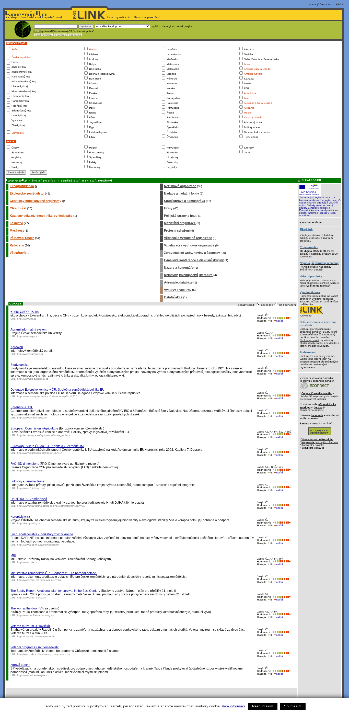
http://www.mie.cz (27, 562)
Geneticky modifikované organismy (35, 201)
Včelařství (17, 253)
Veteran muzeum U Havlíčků (30, 626)
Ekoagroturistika (22, 186)
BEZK (340, 4)
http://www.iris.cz (26, 318)
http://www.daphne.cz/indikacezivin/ (38, 544)
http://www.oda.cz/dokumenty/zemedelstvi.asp (44, 654)
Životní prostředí (44, 180)
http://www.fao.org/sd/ (30, 470)
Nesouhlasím (262, 706)
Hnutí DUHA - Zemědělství (28, 499)
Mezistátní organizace (180, 223)
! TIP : (37, 31)
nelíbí (279, 320)
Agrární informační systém (28, 329)
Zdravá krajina (20, 665)
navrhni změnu (43, 34)
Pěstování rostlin (22, 238)
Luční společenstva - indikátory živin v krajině (41, 534)
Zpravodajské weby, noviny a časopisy (192, 253)
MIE (13, 555)
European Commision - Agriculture (34, 428)
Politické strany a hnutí (180, 216)
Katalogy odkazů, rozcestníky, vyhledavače (41, 216)
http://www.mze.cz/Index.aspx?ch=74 (39, 580)
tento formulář (321, 285)
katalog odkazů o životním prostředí (134, 17)
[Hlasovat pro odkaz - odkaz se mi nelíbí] (287, 317)
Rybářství (17, 245)
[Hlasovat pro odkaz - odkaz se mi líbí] (278, 317)
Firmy (168, 208)
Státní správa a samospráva (184, 201)
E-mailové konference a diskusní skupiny (194, 260)
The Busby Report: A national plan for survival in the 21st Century (55, 591)
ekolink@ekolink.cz (318, 282)
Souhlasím (292, 706)
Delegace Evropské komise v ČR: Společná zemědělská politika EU (57, 389)
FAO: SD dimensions (25, 464)
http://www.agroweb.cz (30, 354)
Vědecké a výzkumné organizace (188, 238)
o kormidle (60, 34)
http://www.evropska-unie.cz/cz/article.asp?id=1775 (47, 396)
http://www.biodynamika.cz (32, 378)
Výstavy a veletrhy (177, 290)
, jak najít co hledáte (319, 442)
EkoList (323, 345)
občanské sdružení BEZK (315, 331)
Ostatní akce (173, 297)
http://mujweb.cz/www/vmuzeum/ (36, 636)
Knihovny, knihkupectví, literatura (188, 275)
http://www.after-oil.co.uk (31, 597)
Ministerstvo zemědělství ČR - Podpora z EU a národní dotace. (53, 573)
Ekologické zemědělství (27, 193)
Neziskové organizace (180, 186)
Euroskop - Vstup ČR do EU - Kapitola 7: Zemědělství (47, 446)
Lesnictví (16, 223)
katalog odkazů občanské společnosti (33, 17)
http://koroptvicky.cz (28, 523)
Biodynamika (19, 365)
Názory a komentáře (179, 267)
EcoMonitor (330, 343)
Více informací (233, 706)
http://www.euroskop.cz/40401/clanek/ (39, 452)
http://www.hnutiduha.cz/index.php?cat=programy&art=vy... (51, 505)
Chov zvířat (18, 208)
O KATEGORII (311, 180)
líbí (271, 320)
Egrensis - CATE (21, 407)
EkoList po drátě (309, 340)
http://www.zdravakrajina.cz (33, 675)
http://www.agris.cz (28, 336)
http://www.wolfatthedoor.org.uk (35, 615)
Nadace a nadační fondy (181, 193)
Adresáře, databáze (178, 282)
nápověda (75, 34)
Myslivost (17, 230)
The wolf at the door (24, 608)
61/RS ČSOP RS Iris (24, 312)
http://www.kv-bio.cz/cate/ (32, 417)
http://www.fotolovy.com (30, 488)
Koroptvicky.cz (20, 516)
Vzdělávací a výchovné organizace (189, 245)
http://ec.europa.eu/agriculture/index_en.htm (43, 435)
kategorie (317, 415)
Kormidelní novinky (312, 445)
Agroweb (16, 347)
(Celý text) (305, 256)
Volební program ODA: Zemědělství (34, 647)
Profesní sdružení (177, 230)
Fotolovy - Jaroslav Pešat (27, 481)
